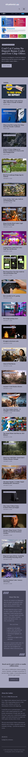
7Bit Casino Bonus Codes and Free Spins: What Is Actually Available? (13, 101)
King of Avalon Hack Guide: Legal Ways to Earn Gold (13, 224)
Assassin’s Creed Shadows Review (12, 386)
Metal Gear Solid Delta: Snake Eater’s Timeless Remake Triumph (13, 458)
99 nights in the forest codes (11, 341)
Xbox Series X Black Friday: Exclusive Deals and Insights (11, 506)
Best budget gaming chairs (10, 318)
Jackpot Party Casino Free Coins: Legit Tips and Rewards (12, 248)
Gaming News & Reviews (8, 44)
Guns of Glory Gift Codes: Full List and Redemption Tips (13, 199)
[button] (19, 9)
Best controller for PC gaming (11, 296)
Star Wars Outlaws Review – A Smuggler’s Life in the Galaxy (11, 409)
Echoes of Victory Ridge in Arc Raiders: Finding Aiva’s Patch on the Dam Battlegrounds (13, 151)
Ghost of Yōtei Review (9, 364)
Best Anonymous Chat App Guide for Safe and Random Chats (13, 272)
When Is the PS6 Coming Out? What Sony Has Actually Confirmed (13, 125)
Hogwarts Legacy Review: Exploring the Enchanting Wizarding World (13, 556)
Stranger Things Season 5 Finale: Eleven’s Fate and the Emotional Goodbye (12, 531)
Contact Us (14, 679)
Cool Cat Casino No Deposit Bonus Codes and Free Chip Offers (13, 51)
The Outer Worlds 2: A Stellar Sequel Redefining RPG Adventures (13, 482)
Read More (6, 65)
